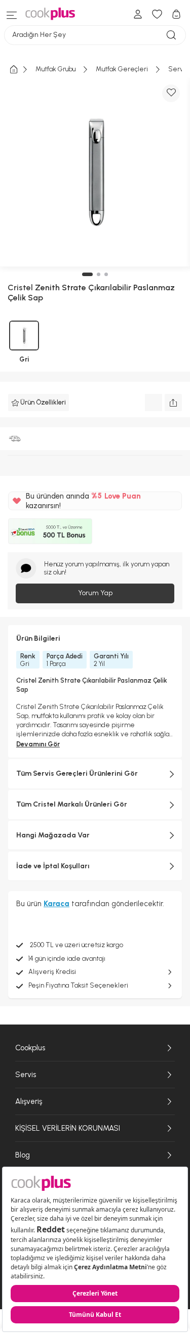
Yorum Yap (95, 593)
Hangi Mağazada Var (53, 835)
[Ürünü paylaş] (173, 402)
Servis (25, 1074)
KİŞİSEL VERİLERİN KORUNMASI (67, 1128)
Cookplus (30, 1047)
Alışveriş (28, 1101)
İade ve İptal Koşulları (53, 866)
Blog (22, 1155)
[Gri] (24, 335)
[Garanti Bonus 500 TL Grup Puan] (50, 531)
